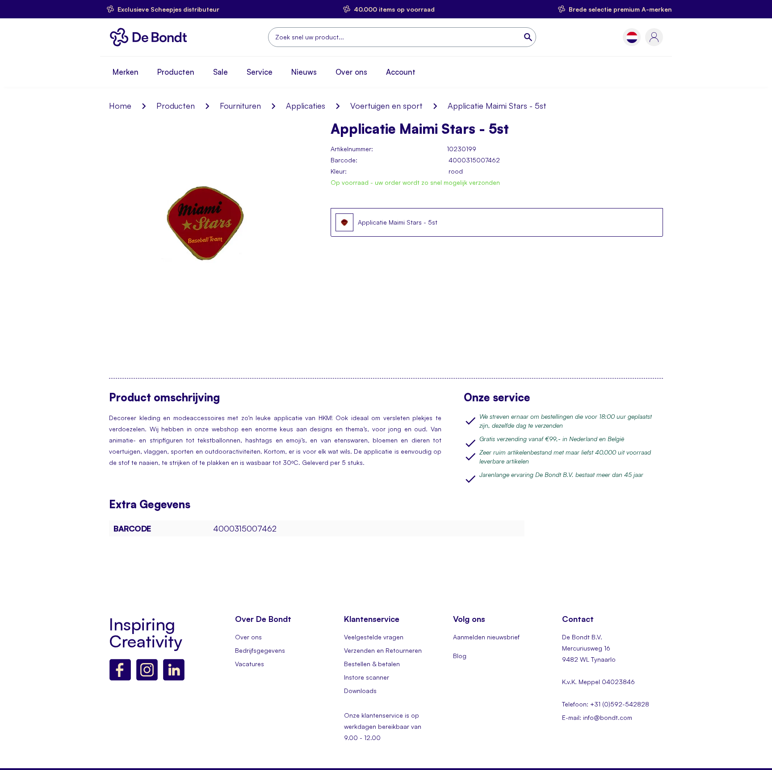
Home (120, 106)
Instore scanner (366, 677)
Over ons (351, 72)
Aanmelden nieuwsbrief (486, 637)
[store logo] (151, 37)
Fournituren (240, 106)
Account (400, 72)
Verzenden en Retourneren (383, 650)
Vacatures (249, 664)
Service (260, 72)
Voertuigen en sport (386, 106)
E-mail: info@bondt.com (597, 717)
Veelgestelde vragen (373, 637)
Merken (125, 72)
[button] (632, 37)
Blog (459, 655)
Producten (175, 72)
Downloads (360, 690)
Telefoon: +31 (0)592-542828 (605, 704)
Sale (220, 72)
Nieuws (304, 72)
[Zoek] (529, 37)
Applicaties (305, 106)
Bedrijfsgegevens (260, 650)
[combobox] (402, 37)
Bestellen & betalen (372, 664)
